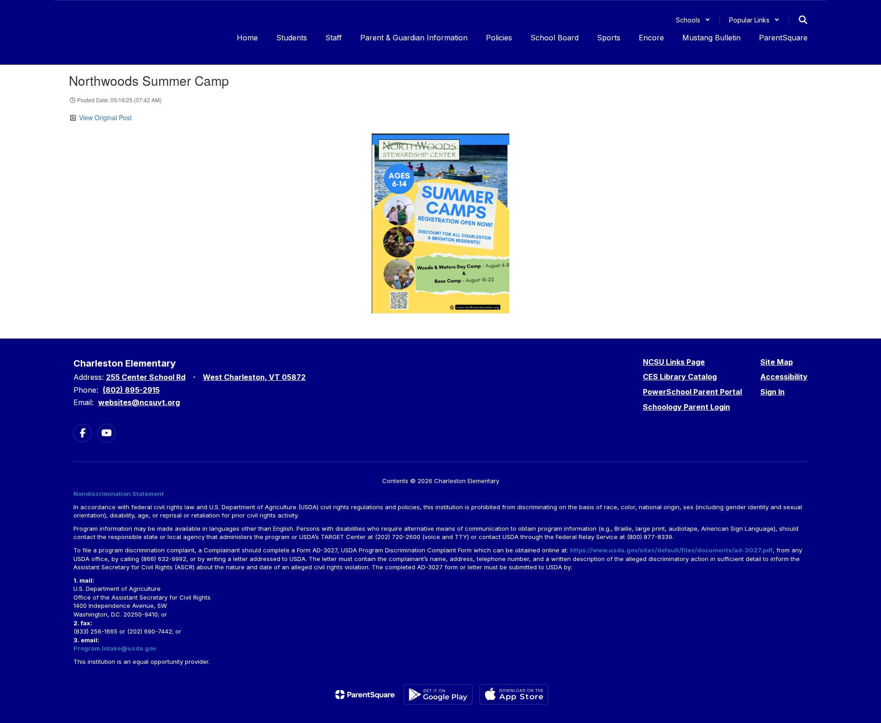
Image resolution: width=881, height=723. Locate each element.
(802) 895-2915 (131, 390)
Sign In (772, 391)
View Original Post (105, 117)
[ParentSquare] (365, 694)
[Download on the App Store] (514, 694)
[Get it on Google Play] (438, 694)
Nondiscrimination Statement (118, 493)
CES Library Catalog (680, 376)
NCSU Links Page (674, 362)
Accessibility (784, 376)
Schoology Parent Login (686, 407)
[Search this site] (803, 19)
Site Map (776, 362)
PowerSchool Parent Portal (692, 391)
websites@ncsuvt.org (139, 402)
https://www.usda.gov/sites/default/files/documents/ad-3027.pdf (671, 550)
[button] (693, 20)
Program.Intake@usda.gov (114, 648)
